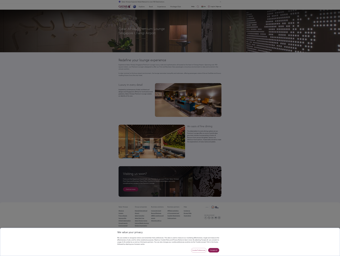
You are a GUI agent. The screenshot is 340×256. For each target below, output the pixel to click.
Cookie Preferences (198, 250)
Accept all (213, 250)
